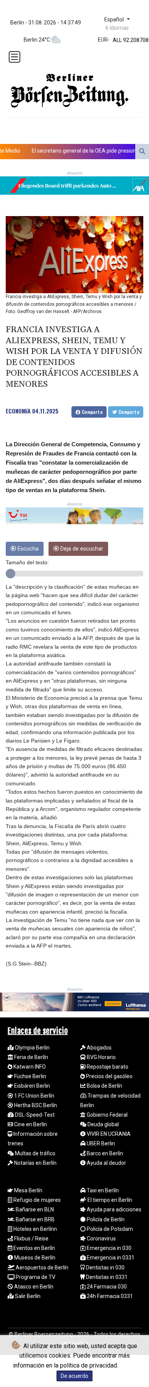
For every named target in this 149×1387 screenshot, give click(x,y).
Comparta (91, 412)
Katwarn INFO (29, 1067)
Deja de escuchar (81, 549)
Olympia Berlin (32, 1048)
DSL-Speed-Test (34, 1115)
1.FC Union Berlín (33, 1096)
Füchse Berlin (29, 1076)
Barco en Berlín (104, 1153)
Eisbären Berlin (31, 1086)
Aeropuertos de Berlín (41, 1267)
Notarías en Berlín (35, 1163)
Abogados (99, 1048)
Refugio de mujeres (36, 1200)
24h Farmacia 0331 (109, 1296)
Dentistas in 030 (105, 1267)
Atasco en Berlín (33, 1287)
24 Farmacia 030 (106, 1287)
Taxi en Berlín (102, 1190)
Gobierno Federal (107, 1115)
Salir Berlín (27, 1296)
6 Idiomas (117, 28)
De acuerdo (74, 1376)
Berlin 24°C (37, 40)
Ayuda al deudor (106, 1163)
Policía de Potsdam (109, 1229)
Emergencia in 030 (108, 1248)
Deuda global (102, 1124)
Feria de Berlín (30, 1057)
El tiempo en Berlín (109, 1200)
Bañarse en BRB (35, 1219)
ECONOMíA (18, 411)
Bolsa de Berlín (104, 1086)
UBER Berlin (100, 1143)
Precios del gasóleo (109, 1076)
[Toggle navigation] (14, 57)
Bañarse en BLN (34, 1209)
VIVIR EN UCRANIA (108, 1134)
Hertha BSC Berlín (35, 1105)
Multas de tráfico (34, 1153)
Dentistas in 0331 (106, 1277)
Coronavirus (101, 1238)
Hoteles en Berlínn (34, 1229)
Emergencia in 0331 (110, 1258)
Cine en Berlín (30, 1124)
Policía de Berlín (105, 1219)
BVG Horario (101, 1057)
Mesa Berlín (27, 1190)
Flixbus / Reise (31, 1238)
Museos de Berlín (34, 1258)
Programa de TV (35, 1277)
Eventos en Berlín (33, 1248)
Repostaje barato (107, 1067)
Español (114, 19)
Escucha (27, 549)
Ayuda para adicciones (113, 1209)
